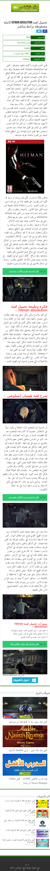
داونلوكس (18, 868)
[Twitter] (26, 865)
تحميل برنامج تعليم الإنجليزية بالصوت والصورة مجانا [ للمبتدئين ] (19, 841)
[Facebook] (28, 865)
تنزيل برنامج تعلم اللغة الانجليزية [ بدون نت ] (20, 801)
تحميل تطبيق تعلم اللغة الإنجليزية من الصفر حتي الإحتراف (19, 821)
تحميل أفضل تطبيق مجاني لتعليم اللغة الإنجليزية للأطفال (20, 812)
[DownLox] (25, 7)
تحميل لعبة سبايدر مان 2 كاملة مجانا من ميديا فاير (28, 722)
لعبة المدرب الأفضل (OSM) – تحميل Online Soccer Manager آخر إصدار (28, 781)
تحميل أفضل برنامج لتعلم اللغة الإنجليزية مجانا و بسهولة (20, 831)
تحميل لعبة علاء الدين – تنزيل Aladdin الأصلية (28, 750)
